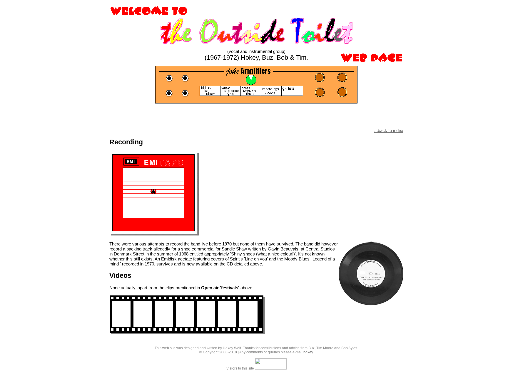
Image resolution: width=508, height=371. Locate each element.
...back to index (388, 130)
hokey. (308, 352)
